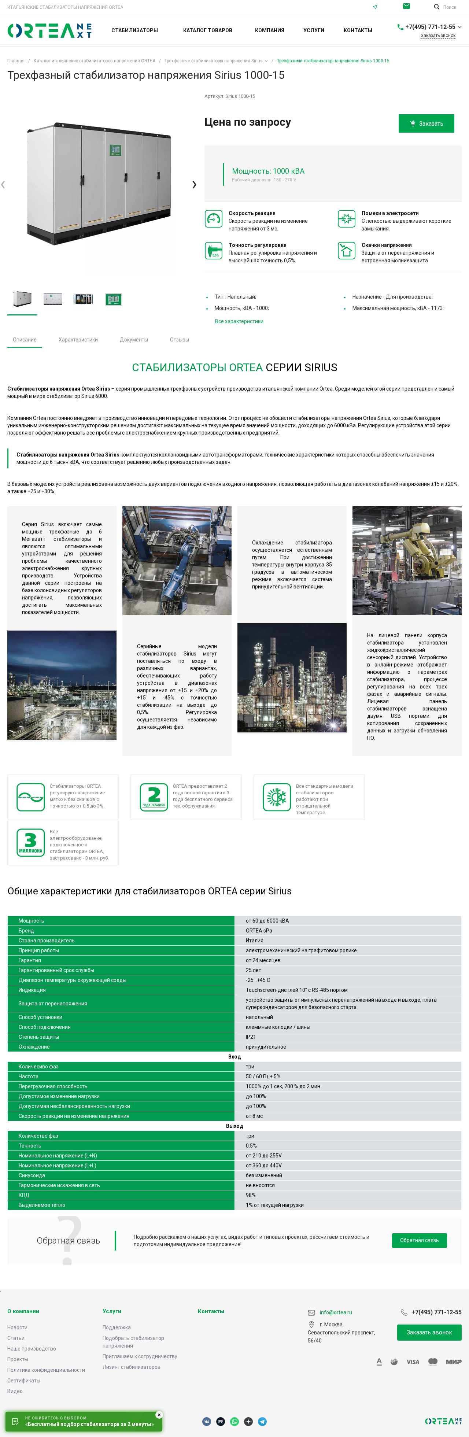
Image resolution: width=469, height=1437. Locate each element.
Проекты (17, 1359)
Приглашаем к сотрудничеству (140, 1356)
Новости (17, 1327)
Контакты (211, 1311)
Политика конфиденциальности (46, 1370)
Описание (25, 340)
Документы (134, 340)
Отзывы (179, 340)
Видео (15, 1391)
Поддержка (117, 1327)
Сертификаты (23, 1381)
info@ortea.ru (408, 7)
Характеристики (78, 340)
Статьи (16, 1338)
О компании (23, 1311)
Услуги (112, 1311)
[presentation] (2, 184)
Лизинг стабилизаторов (131, 1367)
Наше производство (31, 1349)
